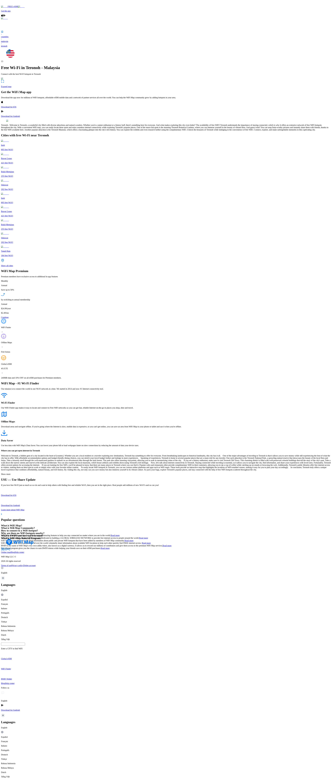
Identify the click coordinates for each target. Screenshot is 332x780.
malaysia (4, 41)
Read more (115, 535)
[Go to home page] (10, 4)
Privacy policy (17, 565)
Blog (13, 552)
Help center (19, 552)
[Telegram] (8, 550)
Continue (5, 317)
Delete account (29, 565)
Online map (6, 552)
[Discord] (5, 550)
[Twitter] (2, 550)
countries (4, 37)
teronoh (4, 46)
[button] (166, 570)
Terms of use (6, 565)
